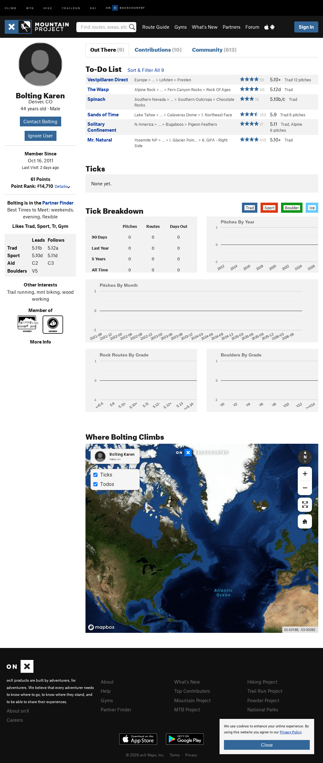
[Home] (40, 27)
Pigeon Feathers (202, 124)
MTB (30, 8)
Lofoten (166, 79)
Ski (93, 8)
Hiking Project (262, 682)
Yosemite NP (145, 139)
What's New (205, 27)
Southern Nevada (150, 99)
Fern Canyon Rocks (184, 89)
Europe (140, 79)
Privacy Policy (291, 732)
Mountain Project (192, 700)
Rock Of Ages (218, 89)
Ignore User (40, 135)
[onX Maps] (20, 671)
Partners (231, 27)
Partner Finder (57, 202)
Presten (184, 79)
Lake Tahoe (144, 114)
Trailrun (71, 8)
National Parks (262, 709)
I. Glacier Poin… (183, 139)
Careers (15, 720)
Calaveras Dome (182, 114)
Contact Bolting (40, 121)
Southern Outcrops (195, 99)
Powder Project (263, 700)
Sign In (306, 27)
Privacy (191, 755)
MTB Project (187, 709)
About (107, 682)
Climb (11, 8)
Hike (48, 8)
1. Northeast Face (216, 114)
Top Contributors (192, 691)
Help (106, 691)
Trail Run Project (264, 691)
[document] (267, 736)
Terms (175, 755)
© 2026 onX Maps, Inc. (145, 755)
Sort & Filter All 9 (145, 70)
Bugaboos (175, 124)
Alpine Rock (145, 89)
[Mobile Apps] (269, 27)
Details (61, 186)
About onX (18, 711)
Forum (252, 27)
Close (267, 745)
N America (144, 124)
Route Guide (155, 27)
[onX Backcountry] (125, 8)
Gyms (180, 27)
